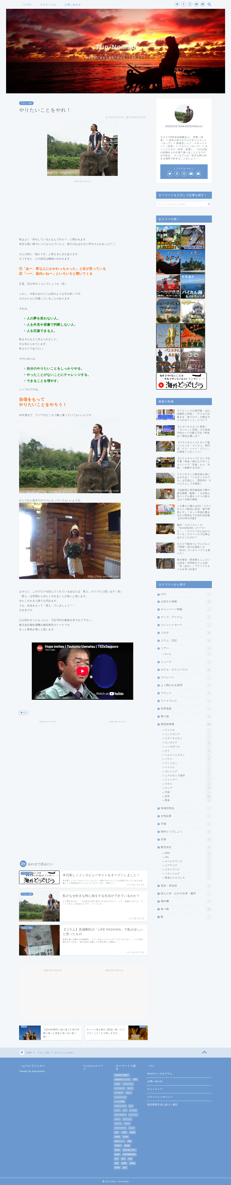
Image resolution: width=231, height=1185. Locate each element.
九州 (116, 1132)
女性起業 (185, 815)
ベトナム (187, 767)
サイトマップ (155, 1089)
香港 (187, 800)
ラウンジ (185, 692)
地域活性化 (185, 808)
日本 (187, 796)
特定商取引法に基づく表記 (162, 1104)
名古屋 (125, 1137)
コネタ (185, 632)
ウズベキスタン (187, 738)
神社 (123, 1159)
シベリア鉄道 (119, 1101)
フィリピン (187, 763)
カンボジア (187, 742)
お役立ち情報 (185, 601)
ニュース (185, 661)
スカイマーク (187, 869)
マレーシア (187, 771)
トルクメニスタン (187, 755)
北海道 (117, 1137)
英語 (116, 1163)
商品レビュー (119, 1141)
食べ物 (185, 908)
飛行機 (185, 901)
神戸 (116, 1159)
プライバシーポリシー (160, 1097)
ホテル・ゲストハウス (185, 669)
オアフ (130, 1088)
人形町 (124, 1132)
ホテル (117, 1119)
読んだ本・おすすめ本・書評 (185, 893)
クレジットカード (185, 624)
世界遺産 (185, 708)
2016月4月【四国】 (121, 1075)
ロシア (187, 788)
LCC (185, 594)
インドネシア (187, 734)
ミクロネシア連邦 (187, 775)
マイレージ (185, 677)
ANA (187, 853)
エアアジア (187, 865)
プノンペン (133, 1115)
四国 (129, 1141)
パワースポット (120, 1115)
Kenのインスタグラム (159, 1073)
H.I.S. (187, 654)
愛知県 (127, 1145)
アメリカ (187, 730)
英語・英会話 (185, 885)
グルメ (128, 1093)
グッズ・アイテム (185, 617)
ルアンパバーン (120, 1128)
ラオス (187, 784)
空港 (185, 839)
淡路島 (117, 1154)
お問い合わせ (73, 4)
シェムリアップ (120, 1097)
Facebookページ (93, 1067)
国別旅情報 (185, 724)
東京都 (117, 1150)
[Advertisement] (82, 207)
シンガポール (187, 746)
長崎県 (124, 1163)
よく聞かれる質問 (185, 685)
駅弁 (124, 1167)
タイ (187, 751)
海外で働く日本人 (129, 1150)
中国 (187, 792)
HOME (27, 4)
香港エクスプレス (187, 877)
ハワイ (187, 759)
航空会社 (185, 847)
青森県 (132, 1163)
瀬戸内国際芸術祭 (129, 1154)
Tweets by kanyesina (32, 1071)
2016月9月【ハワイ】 (122, 1079)
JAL (187, 857)
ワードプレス (185, 700)
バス (124, 1110)
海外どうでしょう (185, 831)
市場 (185, 823)
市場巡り (118, 1145)
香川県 (117, 1167)
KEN (24, 713)
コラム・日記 (26, 103)
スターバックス (120, 1106)
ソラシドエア (187, 873)
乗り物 (185, 716)
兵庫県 (132, 1132)
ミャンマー (187, 779)
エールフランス (187, 861)
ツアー (185, 648)
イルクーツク (127, 1084)
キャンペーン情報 (185, 609)
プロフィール (48, 4)
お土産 (117, 1084)
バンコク (133, 1110)
